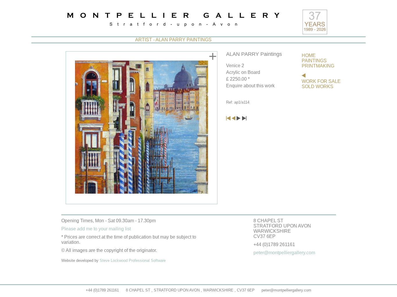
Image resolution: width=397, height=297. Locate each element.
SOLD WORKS (317, 86)
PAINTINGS (314, 60)
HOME (309, 55)
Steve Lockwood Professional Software (133, 260)
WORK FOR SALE (321, 81)
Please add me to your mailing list (96, 228)
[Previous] (233, 118)
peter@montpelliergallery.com (286, 290)
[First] (228, 118)
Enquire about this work (250, 85)
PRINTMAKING (318, 65)
